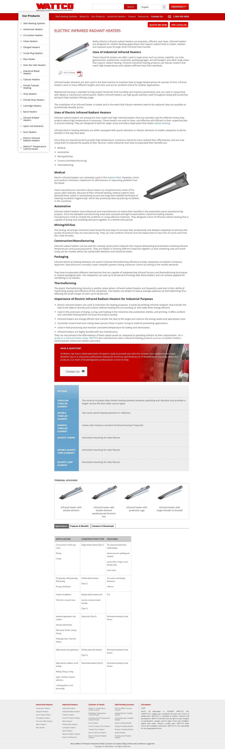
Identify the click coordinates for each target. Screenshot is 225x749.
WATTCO (93, 338)
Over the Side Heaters (34, 65)
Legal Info (151, 743)
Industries (95, 743)
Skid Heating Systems (66, 16)
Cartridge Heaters (32, 105)
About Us (84, 16)
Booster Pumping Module (124, 729)
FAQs (102, 743)
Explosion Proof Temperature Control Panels (99, 719)
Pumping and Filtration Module (123, 736)
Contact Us (157, 16)
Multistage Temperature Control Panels (97, 714)
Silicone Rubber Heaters (31, 119)
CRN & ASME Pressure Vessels (123, 709)
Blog (125, 743)
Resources (143, 16)
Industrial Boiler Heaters (31, 72)
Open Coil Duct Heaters (97, 733)
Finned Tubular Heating (31, 86)
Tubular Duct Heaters (96, 729)
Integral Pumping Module (124, 726)
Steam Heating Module (123, 723)
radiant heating (162, 123)
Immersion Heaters (33, 29)
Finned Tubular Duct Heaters (99, 726)
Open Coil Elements (33, 126)
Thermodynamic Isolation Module (124, 719)
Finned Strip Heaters (33, 99)
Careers (132, 16)
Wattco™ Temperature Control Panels (34, 147)
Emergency (178, 7)
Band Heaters (30, 111)
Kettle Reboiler (120, 733)
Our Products (98, 16)
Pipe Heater (29, 59)
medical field (114, 177)
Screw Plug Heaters (33, 53)
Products (86, 743)
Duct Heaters (30, 132)
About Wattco (76, 743)
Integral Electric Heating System (123, 714)
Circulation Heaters (33, 35)
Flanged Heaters (31, 47)
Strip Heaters (30, 93)
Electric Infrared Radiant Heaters (31, 139)
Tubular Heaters (31, 79)
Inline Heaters (30, 41)
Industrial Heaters (116, 16)
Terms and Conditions (136, 743)
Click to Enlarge (69, 73)
